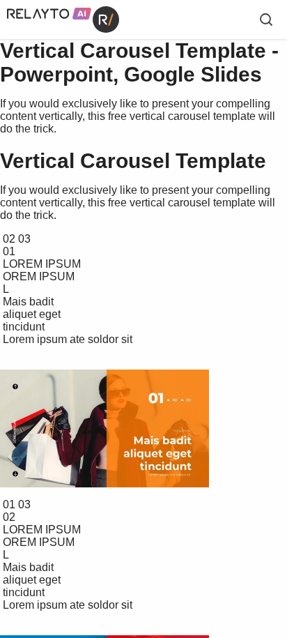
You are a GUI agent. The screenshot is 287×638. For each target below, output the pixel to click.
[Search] (266, 19)
